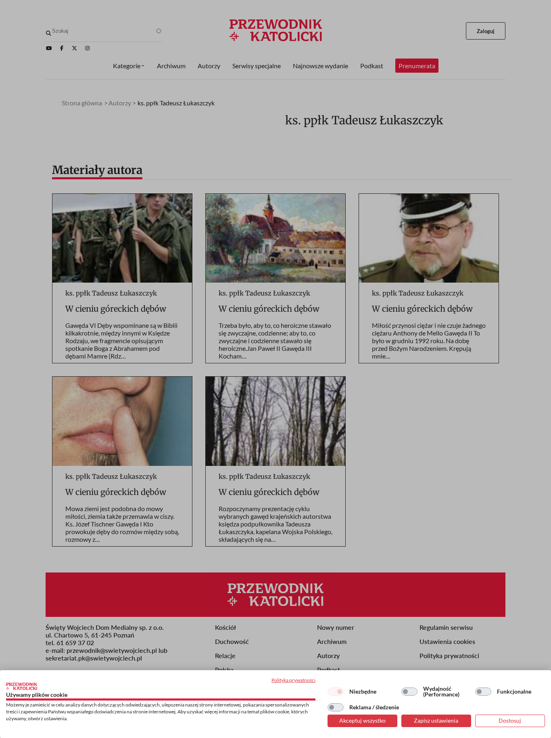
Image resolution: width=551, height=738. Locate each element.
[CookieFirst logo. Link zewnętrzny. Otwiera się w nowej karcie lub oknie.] (21, 686)
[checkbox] (336, 692)
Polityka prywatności (293, 680)
